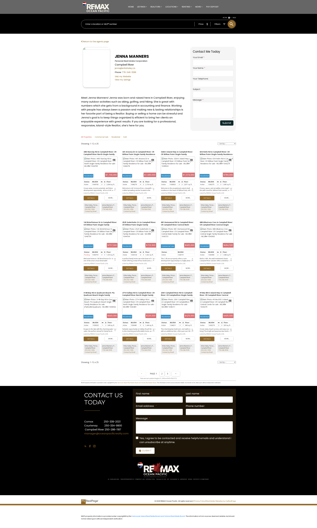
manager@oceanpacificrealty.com (106, 433)
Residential (115, 137)
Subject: (196, 89)
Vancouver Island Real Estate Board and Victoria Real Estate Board (136, 382)
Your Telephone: (200, 78)
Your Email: (198, 57)
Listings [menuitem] (141, 6)
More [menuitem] (198, 6)
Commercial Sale (101, 137)
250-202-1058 (89, 209)
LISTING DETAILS (91, 198)
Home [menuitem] (131, 6)
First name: (143, 393)
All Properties (86, 137)
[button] (85, 446)
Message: (197, 99)
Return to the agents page (95, 41)
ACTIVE (225, 18)
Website (127, 76)
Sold (125, 137)
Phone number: (195, 406)
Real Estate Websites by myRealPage (221, 501)
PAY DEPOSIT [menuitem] (212, 6)
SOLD (234, 18)
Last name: (193, 393)
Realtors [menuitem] (155, 6)
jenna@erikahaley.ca (125, 68)
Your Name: (198, 68)
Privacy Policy (199, 501)
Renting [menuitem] (186, 6)
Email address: (145, 406)
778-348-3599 (129, 72)
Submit (226, 123)
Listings (127, 79)
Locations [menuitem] (171, 6)
